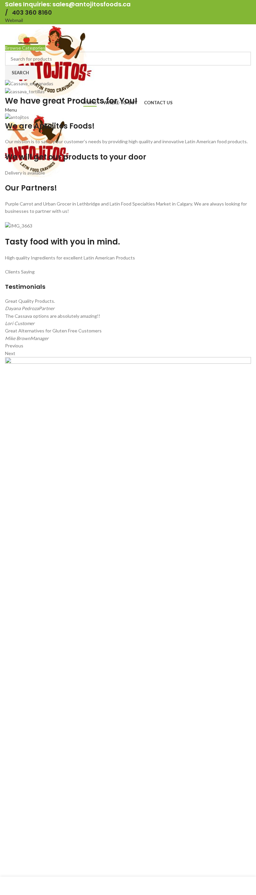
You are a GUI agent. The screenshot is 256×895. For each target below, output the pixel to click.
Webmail (14, 20)
